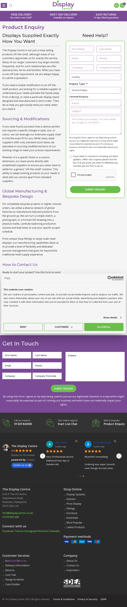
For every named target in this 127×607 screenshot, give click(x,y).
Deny (23, 326)
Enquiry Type (78, 84)
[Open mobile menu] (4, 5)
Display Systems (75, 494)
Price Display (73, 503)
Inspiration (72, 570)
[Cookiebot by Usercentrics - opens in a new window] (109, 278)
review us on (20, 465)
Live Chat (10, 575)
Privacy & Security (88, 599)
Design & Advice (14, 579)
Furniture (71, 513)
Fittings (70, 508)
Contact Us (72, 565)
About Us (71, 560)
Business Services (15, 560)
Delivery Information (17, 565)
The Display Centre (24, 446)
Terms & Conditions (64, 599)
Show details (110, 317)
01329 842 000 (10, 517)
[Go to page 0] (78, 476)
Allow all (104, 326)
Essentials (72, 517)
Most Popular (74, 522)
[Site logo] (63, 4)
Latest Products (75, 527)
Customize (62, 326)
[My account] (116, 5)
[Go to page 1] (80, 476)
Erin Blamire (101, 442)
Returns (10, 570)
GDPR (103, 599)
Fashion (71, 499)
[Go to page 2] (83, 476)
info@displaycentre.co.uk (17, 513)
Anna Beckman (64, 442)
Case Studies (12, 584)
